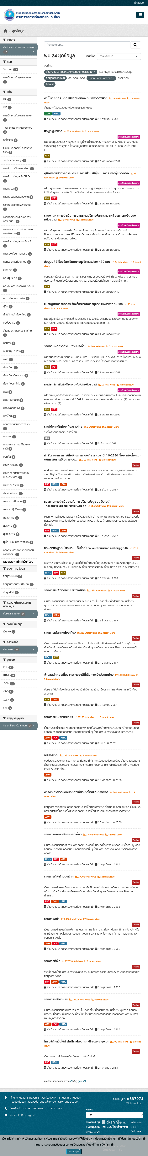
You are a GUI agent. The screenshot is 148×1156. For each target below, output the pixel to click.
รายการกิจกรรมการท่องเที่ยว (63, 834)
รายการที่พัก (52, 961)
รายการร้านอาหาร (56, 999)
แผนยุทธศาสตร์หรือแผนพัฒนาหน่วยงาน (71, 384)
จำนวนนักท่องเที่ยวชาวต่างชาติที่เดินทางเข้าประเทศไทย (79, 674)
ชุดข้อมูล (18, 31)
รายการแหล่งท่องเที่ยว (59, 716)
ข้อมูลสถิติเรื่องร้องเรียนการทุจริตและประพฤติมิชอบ (77, 261)
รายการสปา (52, 918)
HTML (56, 113)
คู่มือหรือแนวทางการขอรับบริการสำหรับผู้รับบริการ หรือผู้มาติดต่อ (87, 173)
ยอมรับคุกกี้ (74, 1151)
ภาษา (89, 1110)
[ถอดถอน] (94, 72)
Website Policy (134, 1104)
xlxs (47, 438)
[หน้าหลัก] (6, 31)
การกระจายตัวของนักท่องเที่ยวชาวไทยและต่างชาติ (76, 792)
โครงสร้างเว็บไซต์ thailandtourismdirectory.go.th (76, 1041)
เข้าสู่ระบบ (139, 3)
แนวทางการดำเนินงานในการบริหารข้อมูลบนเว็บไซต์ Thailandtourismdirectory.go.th (76, 503)
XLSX (47, 113)
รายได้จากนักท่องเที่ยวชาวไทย (63, 426)
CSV (47, 155)
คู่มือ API (82, 1081)
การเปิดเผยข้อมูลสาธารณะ (128, 137)
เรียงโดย (90, 56)
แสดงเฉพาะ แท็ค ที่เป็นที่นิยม (18, 562)
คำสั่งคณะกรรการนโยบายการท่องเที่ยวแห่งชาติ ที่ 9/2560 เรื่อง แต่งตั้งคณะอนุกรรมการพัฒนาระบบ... (92, 457)
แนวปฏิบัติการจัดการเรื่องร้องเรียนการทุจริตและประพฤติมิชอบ (84, 304)
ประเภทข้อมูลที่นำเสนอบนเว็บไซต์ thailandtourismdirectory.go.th (86, 548)
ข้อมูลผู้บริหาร (53, 131)
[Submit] (135, 44)
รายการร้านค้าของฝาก (59, 876)
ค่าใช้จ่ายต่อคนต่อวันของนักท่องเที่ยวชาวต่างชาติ (76, 98)
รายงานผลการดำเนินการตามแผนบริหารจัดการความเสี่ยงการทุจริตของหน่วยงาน (90, 217)
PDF (54, 198)
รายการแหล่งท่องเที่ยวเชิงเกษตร (65, 590)
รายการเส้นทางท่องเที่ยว (60, 632)
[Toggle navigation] (140, 15)
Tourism (136, 465)
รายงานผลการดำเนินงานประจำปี (65, 346)
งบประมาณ (51, 755)
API (71, 1081)
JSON (63, 484)
